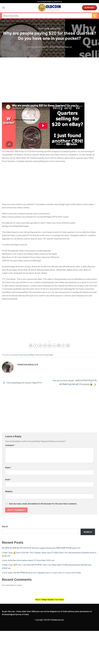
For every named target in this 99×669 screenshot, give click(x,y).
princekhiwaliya (64, 47)
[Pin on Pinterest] (49, 346)
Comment (10, 445)
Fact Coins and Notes (50, 29)
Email (8, 479)
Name (8, 467)
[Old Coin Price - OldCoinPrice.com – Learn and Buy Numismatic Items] (49, 7)
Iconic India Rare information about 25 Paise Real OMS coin (28, 560)
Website (9, 491)
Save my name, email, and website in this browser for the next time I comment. (43, 504)
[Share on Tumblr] (63, 346)
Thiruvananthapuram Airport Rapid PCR (24, 382)
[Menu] (3, 8)
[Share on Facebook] (35, 346)
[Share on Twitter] (40, 346)
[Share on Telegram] (68, 346)
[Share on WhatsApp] (31, 346)
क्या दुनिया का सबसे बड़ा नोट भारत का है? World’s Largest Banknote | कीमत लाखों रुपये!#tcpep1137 (41, 548)
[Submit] (94, 15)
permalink (49, 355)
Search (5, 526)
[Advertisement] (49, 83)
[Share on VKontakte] (54, 346)
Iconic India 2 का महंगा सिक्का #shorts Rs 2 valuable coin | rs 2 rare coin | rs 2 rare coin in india (41, 572)
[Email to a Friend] (45, 346)
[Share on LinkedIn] (59, 346)
